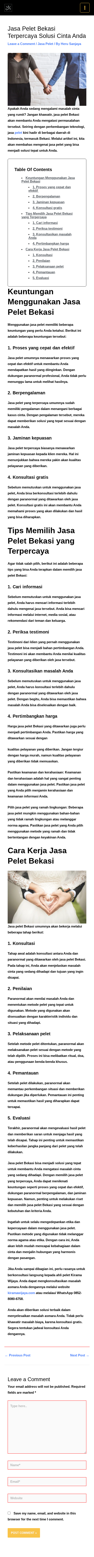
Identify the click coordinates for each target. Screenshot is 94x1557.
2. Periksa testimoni (48, 228)
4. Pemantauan (44, 272)
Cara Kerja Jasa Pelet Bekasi (47, 249)
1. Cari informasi (45, 223)
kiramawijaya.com (21, 1293)
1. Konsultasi (42, 255)
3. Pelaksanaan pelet (48, 266)
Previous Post (17, 1355)
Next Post (79, 1355)
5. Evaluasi (41, 278)
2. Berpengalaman (46, 196)
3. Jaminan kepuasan (48, 202)
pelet (18, 132)
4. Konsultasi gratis (47, 208)
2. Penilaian (41, 261)
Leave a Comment (21, 44)
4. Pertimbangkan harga (51, 243)
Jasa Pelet (45, 44)
